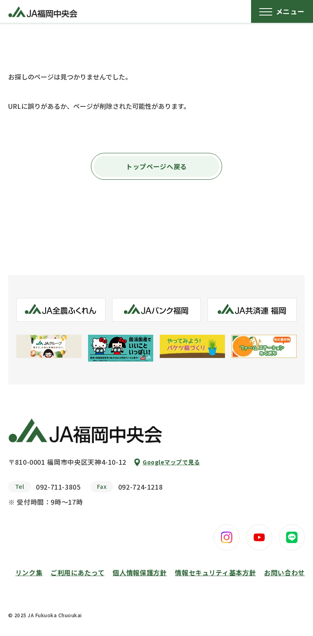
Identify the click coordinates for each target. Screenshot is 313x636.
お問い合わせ (284, 572)
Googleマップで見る (171, 462)
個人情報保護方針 (139, 572)
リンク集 (29, 572)
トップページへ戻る (156, 166)
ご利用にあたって (77, 572)
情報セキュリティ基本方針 (215, 572)
